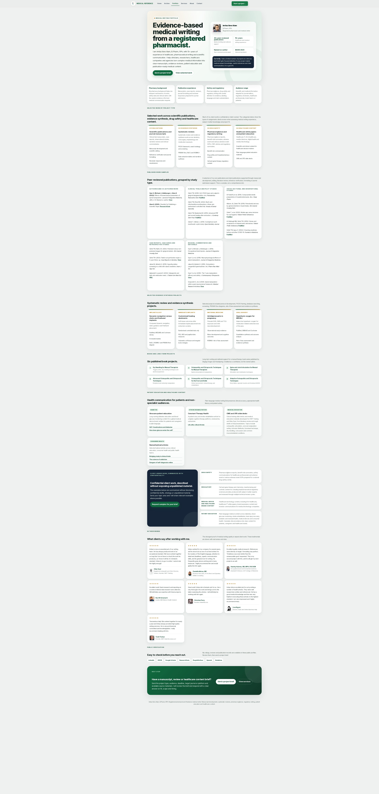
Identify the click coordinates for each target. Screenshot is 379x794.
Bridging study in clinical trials (160, 456)
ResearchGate (165, 206)
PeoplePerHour (198, 660)
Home (159, 3)
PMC (151, 277)
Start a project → (240, 3)
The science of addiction (158, 459)
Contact (199, 3)
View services (244, 682)
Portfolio (175, 3)
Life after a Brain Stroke (196, 425)
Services (184, 3)
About (192, 3)
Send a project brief (163, 73)
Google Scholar (170, 660)
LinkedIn (151, 660)
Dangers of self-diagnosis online (161, 462)
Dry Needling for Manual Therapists (165, 367)
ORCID (160, 660)
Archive (167, 3)
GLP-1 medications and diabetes (160, 427)
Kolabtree (218, 660)
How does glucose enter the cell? (161, 430)
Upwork (209, 660)
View (170, 200)
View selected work (184, 73)
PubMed (202, 197)
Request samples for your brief (165, 504)
